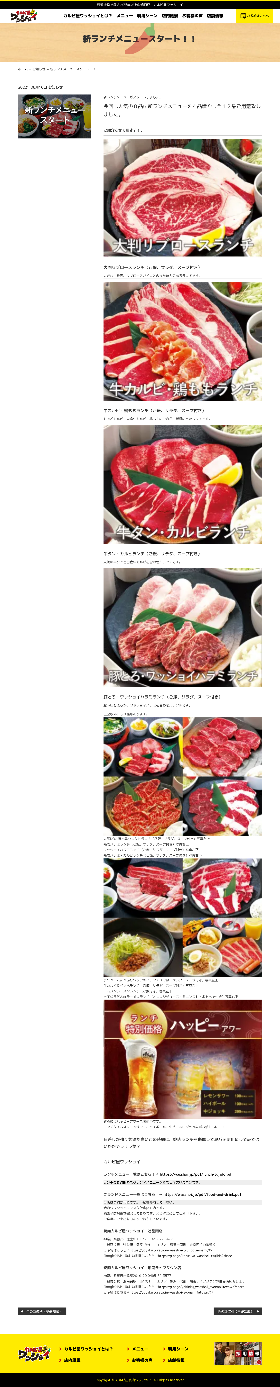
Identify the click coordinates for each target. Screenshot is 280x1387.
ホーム (23, 69)
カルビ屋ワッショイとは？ (88, 15)
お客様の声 (192, 15)
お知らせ (39, 69)
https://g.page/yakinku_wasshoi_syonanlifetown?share (201, 1286)
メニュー (125, 15)
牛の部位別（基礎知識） (44, 1311)
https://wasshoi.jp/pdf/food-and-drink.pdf (202, 1194)
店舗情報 (215, 15)
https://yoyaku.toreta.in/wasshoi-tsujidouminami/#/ (171, 1250)
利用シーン (147, 15)
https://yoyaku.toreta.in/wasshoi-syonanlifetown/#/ (171, 1292)
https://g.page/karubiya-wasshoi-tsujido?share (195, 1255)
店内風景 (170, 15)
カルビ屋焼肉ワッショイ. (134, 1380)
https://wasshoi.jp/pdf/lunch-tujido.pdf (196, 1174)
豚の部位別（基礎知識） (236, 1311)
